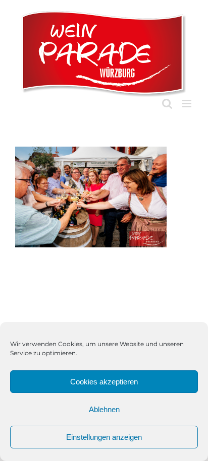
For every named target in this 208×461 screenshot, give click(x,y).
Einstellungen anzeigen (104, 437)
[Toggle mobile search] (167, 103)
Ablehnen (104, 409)
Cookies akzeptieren (104, 381)
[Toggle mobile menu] (187, 103)
